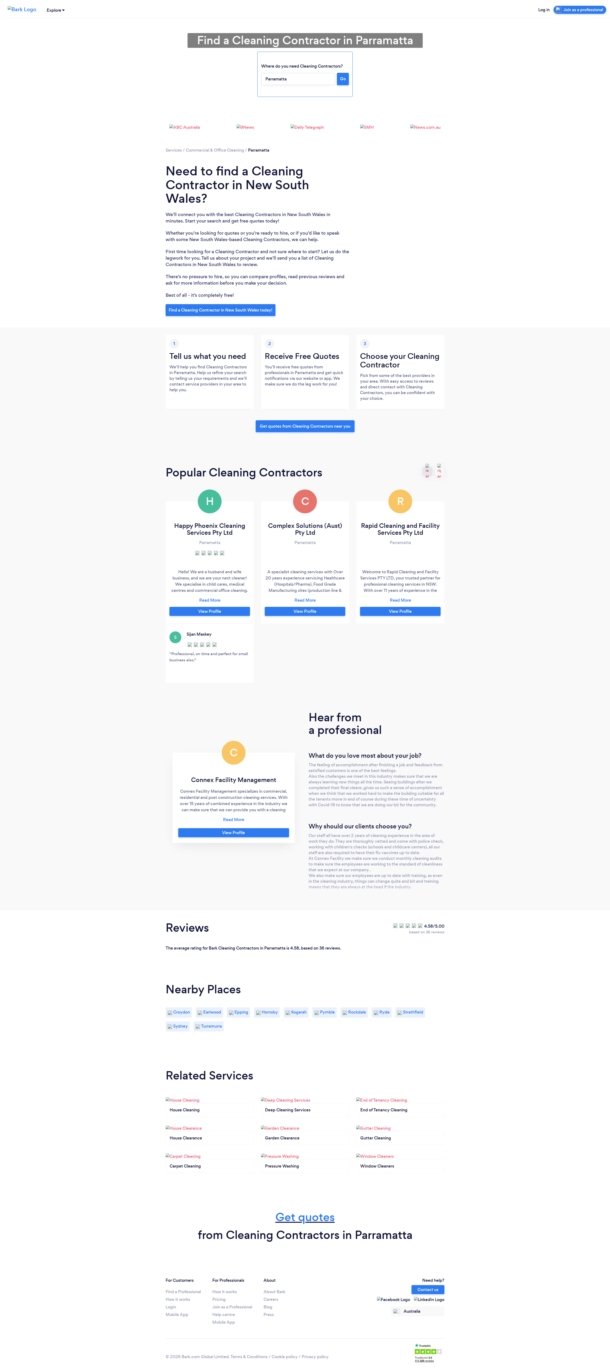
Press (269, 1314)
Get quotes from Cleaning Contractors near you (305, 426)
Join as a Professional (232, 1307)
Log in (544, 10)
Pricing (219, 1299)
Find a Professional (183, 1292)
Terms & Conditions (249, 1357)
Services (174, 150)
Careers (271, 1299)
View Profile (209, 611)
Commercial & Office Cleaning (215, 150)
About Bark (274, 1292)
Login (171, 1307)
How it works (178, 1299)
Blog (268, 1307)
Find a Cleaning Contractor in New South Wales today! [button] (220, 310)
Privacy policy (315, 1357)
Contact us (427, 1289)
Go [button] (343, 79)
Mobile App (177, 1314)
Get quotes (305, 1217)
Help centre (223, 1314)
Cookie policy (285, 1357)
